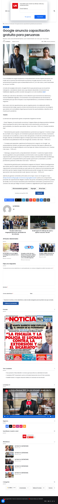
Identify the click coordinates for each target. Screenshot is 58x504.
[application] (29, 403)
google (34, 188)
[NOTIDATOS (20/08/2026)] (9, 461)
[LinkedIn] (23, 199)
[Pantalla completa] (53, 416)
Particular (12, 24)
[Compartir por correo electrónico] (44, 199)
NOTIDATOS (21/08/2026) (21, 452)
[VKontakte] (37, 199)
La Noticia (6, 24)
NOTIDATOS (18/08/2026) (21, 473)
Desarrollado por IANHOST (36, 499)
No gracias (28, 16)
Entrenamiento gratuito (21, 188)
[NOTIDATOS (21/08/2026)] (9, 455)
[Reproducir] (5, 416)
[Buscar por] (54, 11)
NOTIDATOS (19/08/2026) (21, 466)
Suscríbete (40, 16)
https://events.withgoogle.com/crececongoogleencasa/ (19, 178)
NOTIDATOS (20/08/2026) (22, 459)
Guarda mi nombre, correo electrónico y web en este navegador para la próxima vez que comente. (28, 300)
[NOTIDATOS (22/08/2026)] (9, 448)
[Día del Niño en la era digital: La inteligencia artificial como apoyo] (11, 247)
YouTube (42, 188)
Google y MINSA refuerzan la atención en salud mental (46, 254)
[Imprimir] (48, 199)
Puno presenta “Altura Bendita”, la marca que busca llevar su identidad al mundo (27, 373)
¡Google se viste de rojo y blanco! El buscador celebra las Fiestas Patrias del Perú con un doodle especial (28, 255)
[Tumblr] (27, 199)
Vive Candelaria (7, 368)
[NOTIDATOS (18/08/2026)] (9, 475)
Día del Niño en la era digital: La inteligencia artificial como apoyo (11, 255)
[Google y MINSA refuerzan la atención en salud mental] (47, 247)
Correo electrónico (8, 293)
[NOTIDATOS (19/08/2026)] (9, 468)
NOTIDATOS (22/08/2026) (21, 446)
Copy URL (39, 193)
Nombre (5, 287)
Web (31, 293)
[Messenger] (41, 199)
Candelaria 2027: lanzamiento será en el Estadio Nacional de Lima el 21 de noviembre (28, 375)
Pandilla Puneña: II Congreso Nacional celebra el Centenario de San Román (25, 377)
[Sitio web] (14, 209)
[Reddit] (34, 199)
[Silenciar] (50, 416)
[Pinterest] (30, 199)
